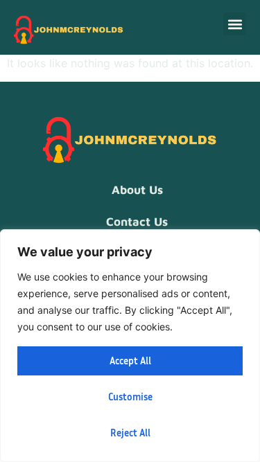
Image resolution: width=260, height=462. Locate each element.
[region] (130, 345)
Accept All (130, 360)
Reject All (130, 432)
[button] (234, 23)
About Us (137, 190)
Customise (130, 396)
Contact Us (137, 222)
